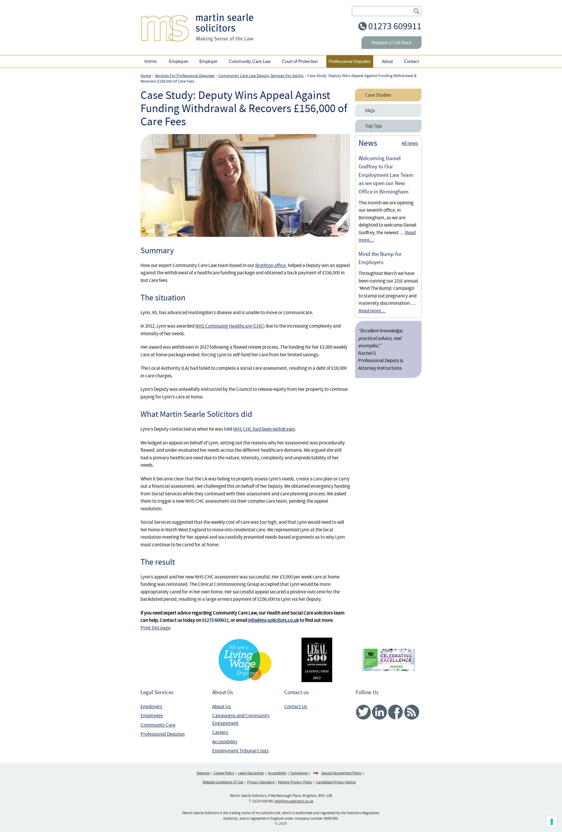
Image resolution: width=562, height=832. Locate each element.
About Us (221, 706)
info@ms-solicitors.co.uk (273, 620)
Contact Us (295, 706)
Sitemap (203, 773)
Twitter (363, 712)
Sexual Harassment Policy (341, 773)
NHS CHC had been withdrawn (264, 429)
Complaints (299, 773)
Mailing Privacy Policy (295, 782)
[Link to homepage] (196, 27)
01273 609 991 (263, 801)
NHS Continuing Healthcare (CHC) (230, 326)
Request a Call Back (391, 43)
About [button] (387, 61)
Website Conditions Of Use (223, 782)
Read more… (372, 311)
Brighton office (270, 265)
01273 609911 (395, 26)
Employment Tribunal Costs (240, 751)
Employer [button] (208, 61)
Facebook (395, 712)
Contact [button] (411, 61)
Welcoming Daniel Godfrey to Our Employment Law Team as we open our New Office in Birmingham (386, 175)
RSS (411, 712)
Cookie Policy (223, 773)
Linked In (379, 712)
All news (410, 143)
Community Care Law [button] (250, 61)
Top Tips (373, 126)
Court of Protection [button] (300, 61)
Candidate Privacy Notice (336, 782)
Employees (151, 716)
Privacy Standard (261, 782)
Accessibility (224, 742)
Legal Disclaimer (251, 773)
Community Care (157, 725)
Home (150, 61)
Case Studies (378, 95)
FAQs (370, 110)
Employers (151, 706)
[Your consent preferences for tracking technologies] (551, 821)
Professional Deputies (162, 734)
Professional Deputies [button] (350, 61)
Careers (220, 732)
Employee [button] (178, 61)
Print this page (155, 628)
